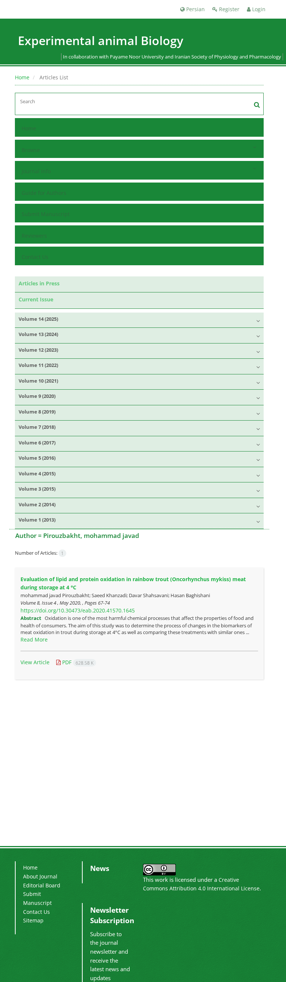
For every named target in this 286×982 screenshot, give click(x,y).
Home (22, 77)
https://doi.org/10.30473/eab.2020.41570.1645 (77, 610)
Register (228, 9)
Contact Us (35, 256)
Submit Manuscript (46, 214)
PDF (77, 662)
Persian (195, 9)
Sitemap (33, 920)
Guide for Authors (44, 192)
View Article (35, 662)
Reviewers (34, 235)
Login (258, 9)
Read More (34, 639)
